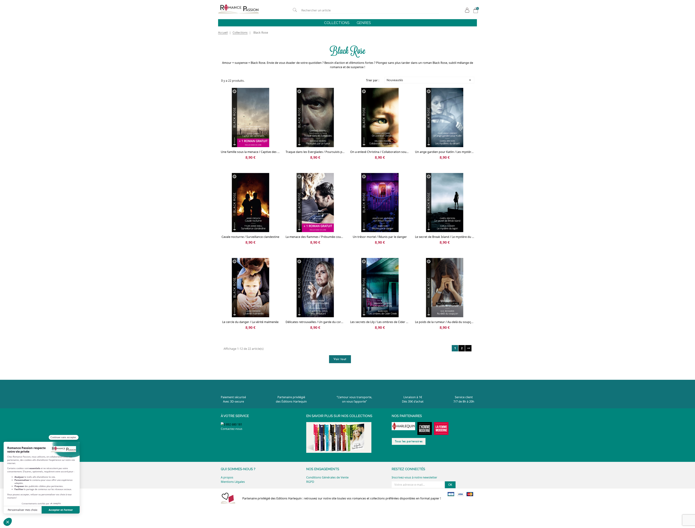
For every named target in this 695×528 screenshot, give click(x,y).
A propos (227, 477)
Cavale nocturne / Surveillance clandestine (250, 237)
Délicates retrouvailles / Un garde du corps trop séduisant (325, 322)
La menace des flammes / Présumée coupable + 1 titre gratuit (328, 237)
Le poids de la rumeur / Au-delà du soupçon (445, 322)
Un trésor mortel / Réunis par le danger (380, 237)
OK (450, 485)
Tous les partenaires (409, 441)
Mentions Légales (233, 482)
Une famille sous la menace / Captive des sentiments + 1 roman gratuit (269, 152)
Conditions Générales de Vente (327, 477)
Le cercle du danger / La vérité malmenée (250, 322)
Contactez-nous (231, 429)
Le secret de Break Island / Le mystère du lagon (447, 237)
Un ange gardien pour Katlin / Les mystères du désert (451, 152)
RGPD (310, 482)
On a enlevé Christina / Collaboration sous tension (384, 152)
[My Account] (466, 10)
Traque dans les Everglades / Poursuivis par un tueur (322, 152)
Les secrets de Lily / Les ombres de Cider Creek (382, 322)
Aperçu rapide (245, 141)
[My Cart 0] (475, 10)
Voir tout (340, 359)
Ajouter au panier (255, 141)
